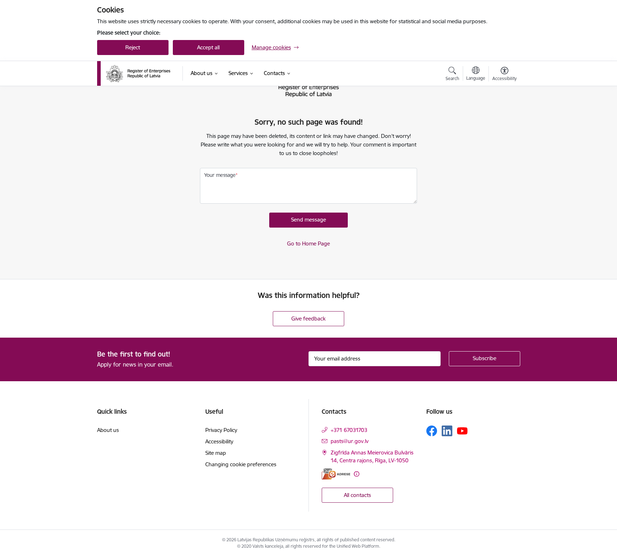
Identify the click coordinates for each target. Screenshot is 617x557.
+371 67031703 (349, 430)
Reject (132, 47)
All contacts (357, 495)
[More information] (356, 474)
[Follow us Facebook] (431, 431)
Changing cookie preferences (240, 464)
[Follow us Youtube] (462, 430)
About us (108, 430)
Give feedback (308, 318)
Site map (215, 452)
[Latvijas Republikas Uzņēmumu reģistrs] (138, 73)
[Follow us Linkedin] (447, 431)
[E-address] (336, 474)
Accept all (208, 47)
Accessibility (219, 441)
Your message (220, 175)
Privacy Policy (221, 430)
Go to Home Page (308, 243)
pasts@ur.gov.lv (349, 441)
